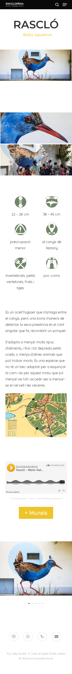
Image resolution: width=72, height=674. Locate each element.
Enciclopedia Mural (18, 498)
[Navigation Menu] (65, 5)
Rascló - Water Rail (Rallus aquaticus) (45, 498)
